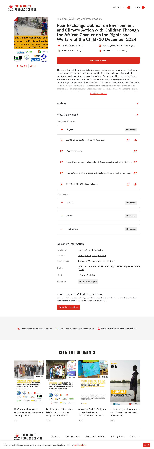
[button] (72, 436)
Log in (116, 7)
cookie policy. (80, 445)
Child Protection (105, 266)
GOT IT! (146, 445)
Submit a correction (68, 307)
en (124, 7)
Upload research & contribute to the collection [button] (119, 328)
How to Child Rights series (90, 250)
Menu (137, 7)
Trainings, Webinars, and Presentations (96, 261)
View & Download (98, 60)
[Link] (31, 66)
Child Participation (87, 266)
